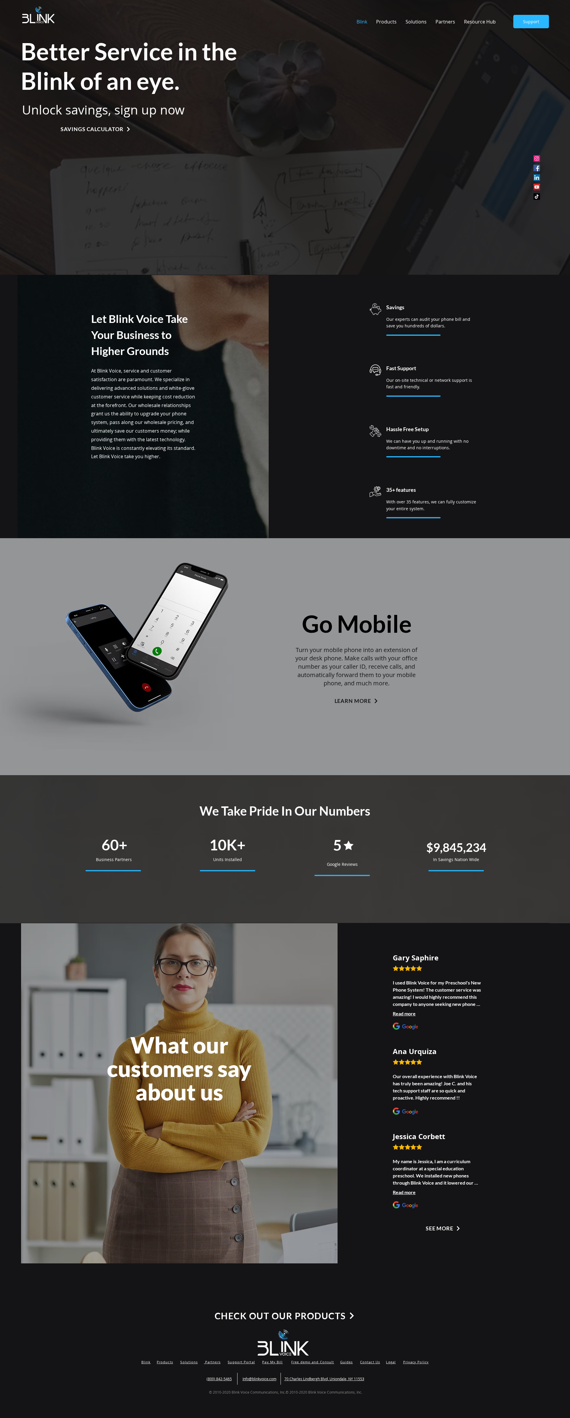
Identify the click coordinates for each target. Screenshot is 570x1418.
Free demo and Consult (312, 1362)
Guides (346, 1362)
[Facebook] (536, 168)
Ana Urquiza (415, 1051)
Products (165, 1362)
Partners (212, 1362)
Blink (146, 1362)
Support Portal (241, 1362)
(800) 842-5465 (219, 1378)
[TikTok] (536, 196)
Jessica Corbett (419, 1136)
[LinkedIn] (536, 177)
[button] (480, 21)
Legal (391, 1362)
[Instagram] (536, 158)
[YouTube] (536, 187)
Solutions (189, 1362)
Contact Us (370, 1362)
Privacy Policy (416, 1362)
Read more (404, 1013)
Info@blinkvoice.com (259, 1378)
